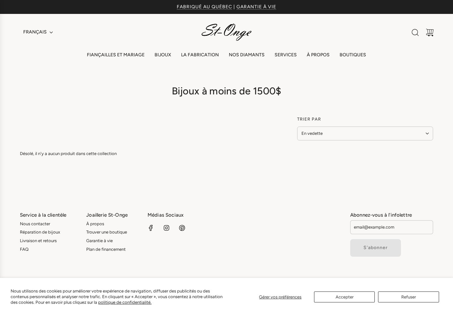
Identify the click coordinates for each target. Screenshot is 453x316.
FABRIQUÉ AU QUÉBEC (204, 7)
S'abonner (375, 247)
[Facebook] (151, 228)
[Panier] (429, 32)
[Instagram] (166, 228)
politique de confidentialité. (125, 302)
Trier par (309, 119)
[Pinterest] (182, 228)
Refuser (408, 296)
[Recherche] (415, 32)
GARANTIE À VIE (256, 7)
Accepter (345, 296)
